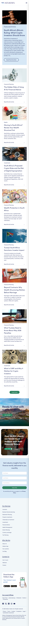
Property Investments (7, 517)
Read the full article (11, 60)
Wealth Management (7, 527)
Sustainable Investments (8, 612)
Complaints (18, 611)
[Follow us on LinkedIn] (9, 604)
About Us (5, 543)
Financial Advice (6, 524)
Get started (7, 415)
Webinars (5, 562)
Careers (4, 565)
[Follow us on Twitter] (6, 604)
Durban (24, 597)
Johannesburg (12, 597)
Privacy (4, 611)
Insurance (5, 509)
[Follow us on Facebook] (3, 604)
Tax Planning (5, 535)
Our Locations (6, 548)
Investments (5, 522)
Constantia (5, 599)
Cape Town (4, 597)
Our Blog (5, 551)
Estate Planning (6, 530)
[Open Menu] (26, 2)
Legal (24, 611)
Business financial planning (9, 512)
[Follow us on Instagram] (11, 604)
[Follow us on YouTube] (14, 604)
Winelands (18, 597)
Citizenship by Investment (8, 519)
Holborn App (5, 546)
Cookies (13, 611)
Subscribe (14, 487)
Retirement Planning (7, 514)
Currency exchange (7, 532)
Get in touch (5, 560)
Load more (14, 392)
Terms (8, 611)
